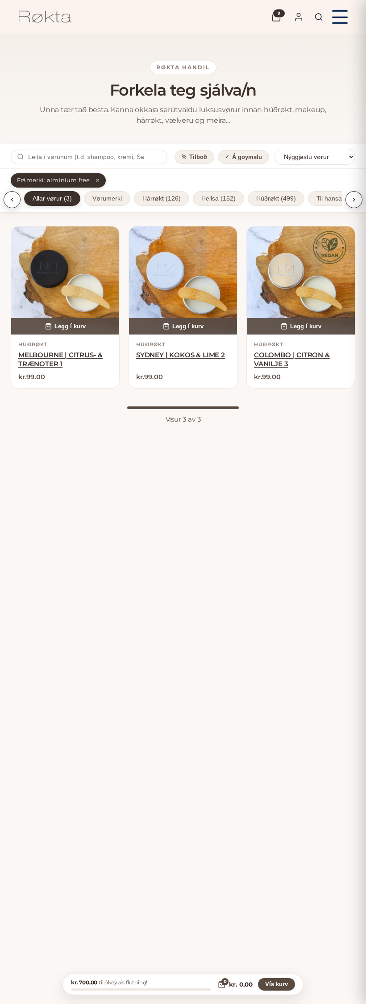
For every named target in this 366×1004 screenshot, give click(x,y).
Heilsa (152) (218, 198)
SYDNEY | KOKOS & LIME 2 (180, 355)
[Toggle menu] (340, 17)
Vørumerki (107, 198)
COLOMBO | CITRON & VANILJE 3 (292, 359)
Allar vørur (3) (52, 198)
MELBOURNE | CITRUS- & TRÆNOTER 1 (60, 359)
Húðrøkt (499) (276, 198)
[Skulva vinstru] (12, 199)
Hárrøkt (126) (161, 198)
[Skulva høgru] (353, 199)
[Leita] (319, 17)
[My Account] (298, 17)
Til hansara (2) (337, 198)
